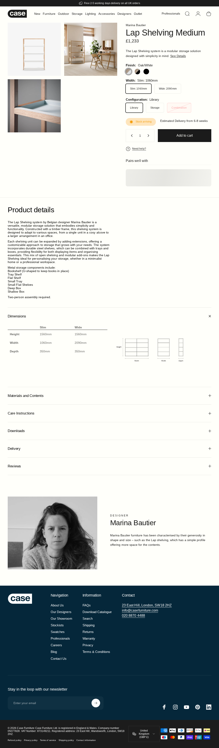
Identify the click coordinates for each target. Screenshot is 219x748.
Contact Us (59, 658)
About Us (57, 605)
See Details (178, 56)
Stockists (57, 625)
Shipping (89, 625)
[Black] (146, 71)
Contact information (86, 740)
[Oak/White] (128, 71)
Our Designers (61, 612)
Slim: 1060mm (138, 88)
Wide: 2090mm (168, 88)
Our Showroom (61, 618)
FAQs (87, 605)
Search (88, 618)
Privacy (88, 645)
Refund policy (14, 740)
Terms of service (48, 740)
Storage (155, 107)
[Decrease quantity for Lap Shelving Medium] (131, 135)
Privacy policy (30, 740)
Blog (54, 652)
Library (134, 107)
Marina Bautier (136, 25)
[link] (147, 605)
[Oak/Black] (137, 71)
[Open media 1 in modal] (34, 49)
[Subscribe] (96, 703)
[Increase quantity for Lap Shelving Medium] (149, 135)
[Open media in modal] (90, 49)
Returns (88, 632)
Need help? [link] (139, 148)
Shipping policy (66, 740)
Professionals (60, 638)
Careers (56, 645)
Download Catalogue (97, 612)
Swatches (58, 632)
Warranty (89, 638)
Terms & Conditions (96, 652)
